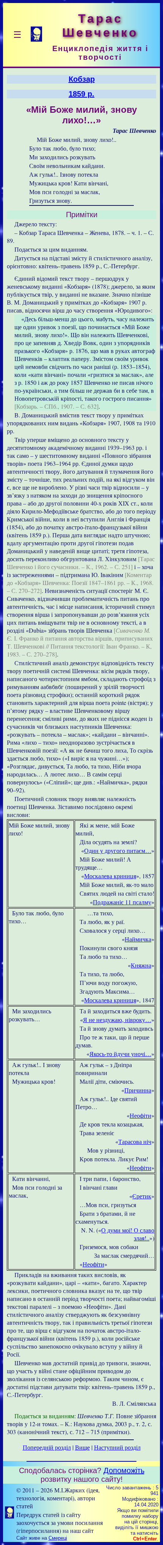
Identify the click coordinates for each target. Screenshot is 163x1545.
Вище (82, 1447)
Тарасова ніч (134, 1141)
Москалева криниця (110, 876)
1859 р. (81, 94)
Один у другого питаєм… (117, 850)
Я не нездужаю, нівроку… (117, 1020)
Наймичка (138, 939)
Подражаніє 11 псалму (122, 902)
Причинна (137, 1090)
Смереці (58, 1538)
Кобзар (82, 79)
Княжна (141, 965)
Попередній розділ (47, 1447)
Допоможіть (123, 1470)
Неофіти (140, 1115)
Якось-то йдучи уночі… (120, 1054)
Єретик (141, 1196)
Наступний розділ (117, 1447)
